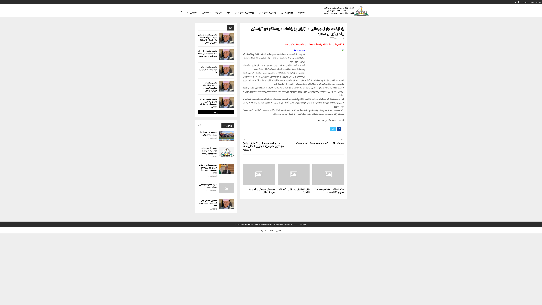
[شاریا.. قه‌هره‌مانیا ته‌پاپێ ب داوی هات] (226, 188)
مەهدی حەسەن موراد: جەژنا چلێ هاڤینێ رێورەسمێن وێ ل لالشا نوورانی (208, 102)
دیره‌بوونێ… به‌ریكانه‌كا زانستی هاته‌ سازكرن (208, 133)
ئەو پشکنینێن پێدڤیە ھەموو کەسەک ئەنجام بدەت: (320, 143)
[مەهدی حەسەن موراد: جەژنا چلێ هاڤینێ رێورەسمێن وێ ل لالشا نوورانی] (226, 102)
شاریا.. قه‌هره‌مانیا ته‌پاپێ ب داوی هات (208, 185)
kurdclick (296, 224)
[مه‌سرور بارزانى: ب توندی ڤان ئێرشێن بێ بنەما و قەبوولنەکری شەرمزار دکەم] (226, 169)
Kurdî (525, 2)
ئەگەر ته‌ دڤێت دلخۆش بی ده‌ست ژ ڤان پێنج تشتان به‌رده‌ (329, 190)
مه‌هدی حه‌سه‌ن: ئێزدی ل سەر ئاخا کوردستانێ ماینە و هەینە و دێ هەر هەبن (207, 53)
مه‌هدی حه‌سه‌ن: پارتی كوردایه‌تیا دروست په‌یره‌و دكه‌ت (208, 203)
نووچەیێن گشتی (287, 12)
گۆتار (228, 12)
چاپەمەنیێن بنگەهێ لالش (244, 12)
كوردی (538, 2)
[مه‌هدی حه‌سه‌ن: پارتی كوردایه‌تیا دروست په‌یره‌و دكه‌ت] (226, 204)
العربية (532, 2)
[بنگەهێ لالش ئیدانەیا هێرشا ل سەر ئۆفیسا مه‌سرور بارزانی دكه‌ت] (226, 152)
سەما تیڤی (206, 12)
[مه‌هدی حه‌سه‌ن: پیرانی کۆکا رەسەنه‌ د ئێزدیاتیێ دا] (226, 70)
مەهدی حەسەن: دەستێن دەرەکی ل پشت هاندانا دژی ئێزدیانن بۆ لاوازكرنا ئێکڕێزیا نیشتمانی (207, 38)
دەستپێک (301, 12)
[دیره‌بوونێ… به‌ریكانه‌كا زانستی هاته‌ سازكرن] (226, 136)
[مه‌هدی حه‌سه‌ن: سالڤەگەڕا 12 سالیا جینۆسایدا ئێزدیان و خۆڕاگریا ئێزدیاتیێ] (226, 86)
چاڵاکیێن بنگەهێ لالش (267, 12)
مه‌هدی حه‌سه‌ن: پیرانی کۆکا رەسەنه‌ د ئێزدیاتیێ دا (208, 69)
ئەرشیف (219, 12)
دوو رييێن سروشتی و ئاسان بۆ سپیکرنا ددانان (262, 190)
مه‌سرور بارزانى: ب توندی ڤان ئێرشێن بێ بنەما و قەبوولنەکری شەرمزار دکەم (208, 168)
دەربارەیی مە (192, 12)
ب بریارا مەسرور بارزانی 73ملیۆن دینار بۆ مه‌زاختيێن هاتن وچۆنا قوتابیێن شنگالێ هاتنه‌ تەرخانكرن (263, 146)
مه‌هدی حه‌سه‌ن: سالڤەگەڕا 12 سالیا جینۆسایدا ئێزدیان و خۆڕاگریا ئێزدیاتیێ (210, 86)
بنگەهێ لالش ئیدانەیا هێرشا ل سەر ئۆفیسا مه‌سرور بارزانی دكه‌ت (209, 150)
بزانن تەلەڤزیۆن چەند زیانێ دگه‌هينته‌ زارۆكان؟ (294, 190)
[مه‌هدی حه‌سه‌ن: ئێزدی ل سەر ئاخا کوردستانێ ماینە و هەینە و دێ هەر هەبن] (226, 54)
